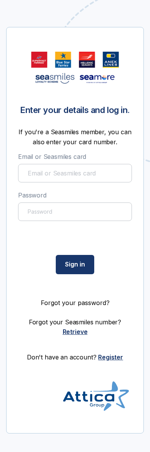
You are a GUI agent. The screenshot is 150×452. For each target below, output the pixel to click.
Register (110, 357)
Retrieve (75, 332)
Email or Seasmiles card (52, 156)
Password (32, 195)
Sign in (75, 264)
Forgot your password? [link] (75, 303)
